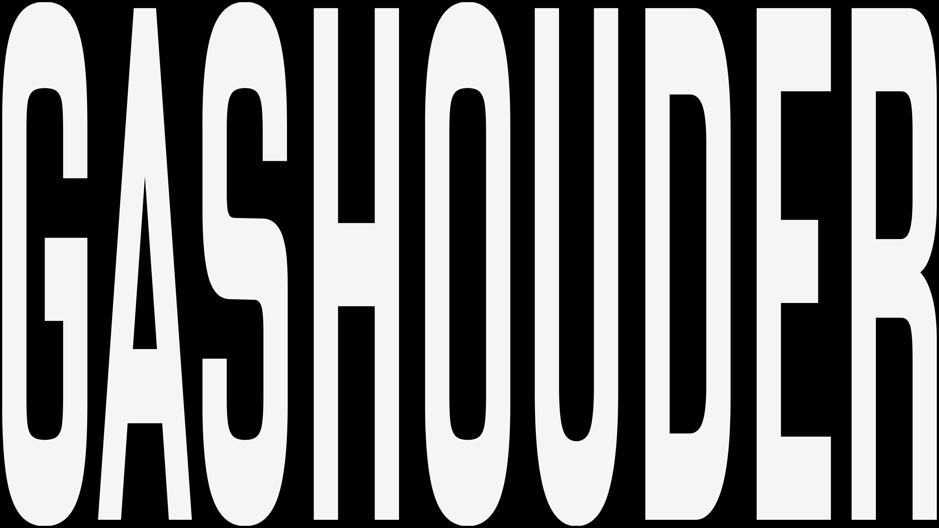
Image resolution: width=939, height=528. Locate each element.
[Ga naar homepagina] (469, 264)
